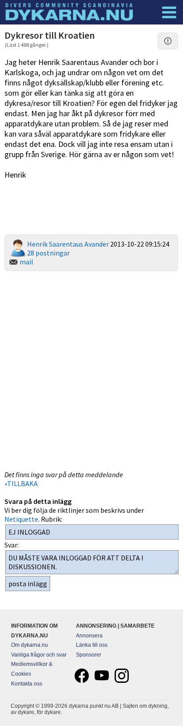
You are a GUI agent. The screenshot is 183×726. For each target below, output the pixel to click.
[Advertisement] (91, 369)
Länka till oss (91, 645)
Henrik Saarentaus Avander (68, 243)
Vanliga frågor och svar (39, 655)
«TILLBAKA (21, 483)
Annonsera (89, 636)
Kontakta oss (26, 684)
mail (26, 261)
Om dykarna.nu (29, 645)
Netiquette (21, 519)
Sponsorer (88, 655)
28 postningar (48, 252)
